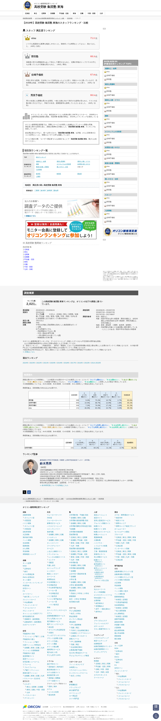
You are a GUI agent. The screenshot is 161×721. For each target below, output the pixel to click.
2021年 (46, 363)
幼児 (72, 613)
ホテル (49, 689)
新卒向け (99, 612)
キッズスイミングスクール (78, 673)
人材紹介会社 (99, 573)
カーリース (51, 576)
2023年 (32, 363)
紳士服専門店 (74, 690)
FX (24, 591)
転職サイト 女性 (100, 529)
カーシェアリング (53, 568)
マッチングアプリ (100, 652)
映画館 (96, 661)
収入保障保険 (121, 611)
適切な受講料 (61, 161)
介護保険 (117, 628)
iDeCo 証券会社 (28, 577)
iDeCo (116, 657)
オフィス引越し (53, 641)
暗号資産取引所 (28, 616)
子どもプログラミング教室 (79, 656)
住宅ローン (27, 588)
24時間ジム (73, 667)
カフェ (49, 613)
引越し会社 (51, 565)
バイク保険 (27, 523)
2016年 (80, 363)
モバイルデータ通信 (121, 532)
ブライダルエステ (100, 621)
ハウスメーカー (30, 695)
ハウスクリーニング (54, 526)
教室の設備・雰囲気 (42, 167)
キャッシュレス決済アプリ (33, 613)
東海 (26, 262)
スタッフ (108, 195)
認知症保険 (118, 622)
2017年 (73, 363)
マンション (28, 636)
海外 (55, 686)
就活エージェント (100, 515)
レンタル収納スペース (57, 557)
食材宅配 (50, 532)
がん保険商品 (119, 613)
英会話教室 (73, 616)
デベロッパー (29, 698)
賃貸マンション (28, 659)
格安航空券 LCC (53, 675)
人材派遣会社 (99, 577)
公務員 (73, 636)
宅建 (72, 628)
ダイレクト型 (29, 518)
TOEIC (73, 630)
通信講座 (72, 622)
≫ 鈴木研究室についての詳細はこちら (54, 485)
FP (72, 625)
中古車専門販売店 (55, 588)
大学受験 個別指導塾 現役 (78, 520)
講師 (37, 164)
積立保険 (117, 639)
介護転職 (97, 540)
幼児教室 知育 (74, 602)
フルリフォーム (30, 667)
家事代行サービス (53, 523)
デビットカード (28, 611)
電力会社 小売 (52, 652)
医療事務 (78, 625)
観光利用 (52, 695)
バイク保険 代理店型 (122, 580)
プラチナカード (124, 685)
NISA (25, 566)
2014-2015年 (96, 363)
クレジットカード (29, 599)
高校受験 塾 (73, 534)
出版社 (51, 633)
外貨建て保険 (119, 625)
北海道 (26, 249)
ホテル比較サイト (53, 672)
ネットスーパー (53, 543)
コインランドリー (53, 529)
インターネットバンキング (33, 583)
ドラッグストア (75, 687)
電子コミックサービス (55, 624)
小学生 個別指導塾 (76, 585)
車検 (48, 607)
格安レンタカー (53, 574)
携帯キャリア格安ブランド (126, 526)
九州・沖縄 (28, 269)
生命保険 (26, 543)
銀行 (26, 571)
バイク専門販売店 (55, 599)
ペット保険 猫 (119, 594)
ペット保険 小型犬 (121, 591)
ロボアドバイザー (29, 625)
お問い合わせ (80, 707)
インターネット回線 (121, 548)
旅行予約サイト (53, 664)
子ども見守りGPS (53, 655)
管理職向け (100, 606)
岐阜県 (38, 174)
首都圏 (26, 257)
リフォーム (27, 664)
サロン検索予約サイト (102, 629)
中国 (134, 540)
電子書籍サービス (53, 621)
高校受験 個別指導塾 (77, 548)
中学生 (79, 593)
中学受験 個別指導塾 (77, 568)
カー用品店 (73, 696)
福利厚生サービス (53, 649)
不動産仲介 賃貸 (29, 653)
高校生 (73, 593)
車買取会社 (51, 579)
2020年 (53, 363)
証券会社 (27, 569)
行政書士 (74, 633)
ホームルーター (120, 529)
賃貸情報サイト (28, 656)
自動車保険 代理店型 (122, 574)
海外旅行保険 (28, 537)
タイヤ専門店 (74, 699)
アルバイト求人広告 (101, 580)
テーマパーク (99, 678)
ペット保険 (27, 540)
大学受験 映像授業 (76, 532)
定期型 (125, 599)
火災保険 (26, 534)
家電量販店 (73, 685)
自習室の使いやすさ (83, 164)
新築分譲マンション (30, 673)
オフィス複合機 (53, 647)
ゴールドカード (30, 608)
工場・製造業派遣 (100, 551)
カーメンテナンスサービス (57, 610)
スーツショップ (75, 693)
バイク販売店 (52, 596)
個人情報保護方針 (68, 707)
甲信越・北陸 (29, 259)
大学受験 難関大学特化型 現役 (80, 526)
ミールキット (52, 537)
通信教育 (72, 591)
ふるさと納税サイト (54, 551)
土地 (42, 636)
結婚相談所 (98, 644)
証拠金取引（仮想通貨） (33, 622)
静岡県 (59, 174)
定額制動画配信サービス (56, 616)
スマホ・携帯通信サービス (124, 515)
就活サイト (98, 518)
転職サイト (98, 526)
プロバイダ (118, 534)
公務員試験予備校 (75, 650)
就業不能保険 (119, 619)
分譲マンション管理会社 (32, 645)
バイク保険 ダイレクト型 (123, 577)
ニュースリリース (55, 707)
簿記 (77, 628)
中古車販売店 (52, 585)
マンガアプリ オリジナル (56, 635)
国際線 (57, 678)
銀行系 (26, 597)
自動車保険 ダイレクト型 (123, 571)
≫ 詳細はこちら (29, 352)
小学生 (86, 593)
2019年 (59, 363)
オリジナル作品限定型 (57, 630)
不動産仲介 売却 (29, 634)
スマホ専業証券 (28, 574)
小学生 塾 (72, 579)
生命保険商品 (119, 605)
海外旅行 (60, 667)
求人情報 (104, 707)
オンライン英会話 (75, 619)
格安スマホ (120, 520)
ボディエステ (99, 626)
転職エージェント (100, 534)
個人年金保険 (119, 633)
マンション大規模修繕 (31, 650)
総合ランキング (41, 157)
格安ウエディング (100, 641)
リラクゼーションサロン (78, 670)
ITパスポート (82, 636)
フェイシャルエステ (101, 623)
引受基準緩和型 (122, 602)
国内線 (51, 678)
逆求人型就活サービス (102, 520)
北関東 (26, 254)
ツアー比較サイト (53, 681)
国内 (50, 686)
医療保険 (26, 546)
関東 (108, 664)
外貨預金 (26, 585)
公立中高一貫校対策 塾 (77, 574)
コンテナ (52, 560)
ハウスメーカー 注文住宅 (31, 678)
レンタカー (51, 571)
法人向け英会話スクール (78, 653)
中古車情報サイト (53, 582)
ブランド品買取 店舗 (54, 638)
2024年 (25, 363)
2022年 (39, 363)
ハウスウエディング (101, 638)
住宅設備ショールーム (31, 662)
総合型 (51, 627)
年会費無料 (28, 602)
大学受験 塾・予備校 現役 (78, 515)
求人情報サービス (100, 557)
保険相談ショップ (29, 554)
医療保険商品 (119, 597)
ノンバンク (35, 597)
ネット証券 (27, 563)
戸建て (36, 636)
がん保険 (26, 548)
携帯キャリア (121, 523)
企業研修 (97, 600)
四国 (117, 543)
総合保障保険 (119, 630)
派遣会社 (97, 548)
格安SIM (119, 518)
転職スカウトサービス (102, 532)
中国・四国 (28, 267)
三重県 (38, 176)
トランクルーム (53, 554)
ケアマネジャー (85, 633)
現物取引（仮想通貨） (32, 619)
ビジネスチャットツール (103, 595)
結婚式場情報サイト (101, 649)
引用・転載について (92, 707)
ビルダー (27, 684)
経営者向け (100, 603)
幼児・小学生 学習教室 (77, 599)
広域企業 (119, 546)
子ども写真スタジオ (54, 619)
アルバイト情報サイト (102, 523)
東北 (26, 252)
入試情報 (39, 169)
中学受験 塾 (73, 562)
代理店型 (27, 520)
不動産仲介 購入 (29, 639)
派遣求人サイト (99, 554)
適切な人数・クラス (83, 161)
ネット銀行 (27, 580)
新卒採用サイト (99, 565)
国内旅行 (52, 667)
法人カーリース (99, 589)
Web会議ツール (100, 598)
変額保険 (117, 636)
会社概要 (45, 707)
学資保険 (26, 551)
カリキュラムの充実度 (64, 164)
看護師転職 (98, 537)
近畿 (26, 264)
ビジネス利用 (54, 692)
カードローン (28, 594)
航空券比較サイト (53, 670)
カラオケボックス (100, 675)
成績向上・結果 (41, 161)
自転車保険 (27, 532)
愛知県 (79, 174)
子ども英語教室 (75, 611)
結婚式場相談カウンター (103, 646)
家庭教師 (72, 596)
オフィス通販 (52, 644)
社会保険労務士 (83, 630)
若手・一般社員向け (103, 609)
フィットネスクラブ (76, 664)
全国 (107, 672)
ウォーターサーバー (54, 515)
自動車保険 (27, 515)
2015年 (87, 363)
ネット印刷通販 (99, 592)
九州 (42, 648)
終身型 (118, 599)
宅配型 (51, 562)
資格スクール (74, 639)
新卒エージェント (100, 569)
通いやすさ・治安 (62, 167)
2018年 (66, 363)
